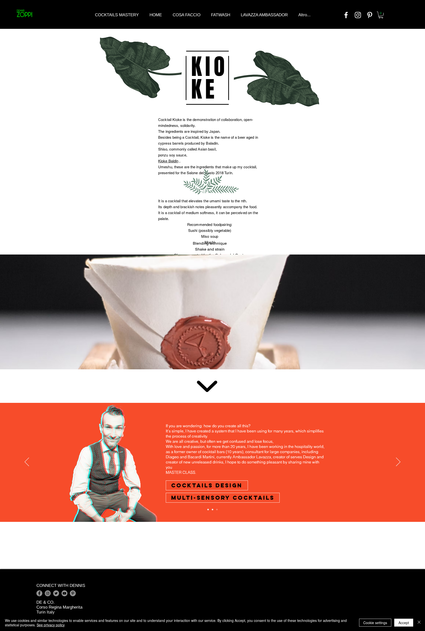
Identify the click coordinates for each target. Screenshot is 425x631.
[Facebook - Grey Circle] (39, 593)
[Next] (398, 462)
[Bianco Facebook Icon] (346, 15)
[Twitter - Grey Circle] (56, 593)
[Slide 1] (208, 509)
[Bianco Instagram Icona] (358, 15)
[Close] (419, 622)
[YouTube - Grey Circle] (64, 593)
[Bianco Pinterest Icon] (369, 15)
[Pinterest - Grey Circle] (73, 593)
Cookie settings (375, 622)
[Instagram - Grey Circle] (48, 593)
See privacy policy (51, 624)
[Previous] (27, 462)
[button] (381, 15)
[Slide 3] (217, 509)
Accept (403, 622)
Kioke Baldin (168, 161)
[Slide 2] (212, 509)
